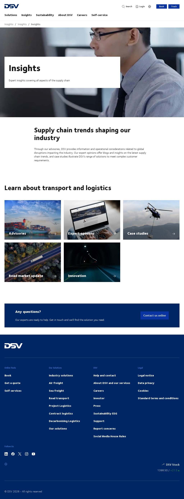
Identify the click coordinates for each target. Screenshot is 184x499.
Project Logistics (60, 406)
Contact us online (154, 315)
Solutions (10, 15)
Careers (82, 15)
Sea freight (56, 390)
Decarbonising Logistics (64, 421)
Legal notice (146, 375)
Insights (26, 15)
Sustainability (45, 15)
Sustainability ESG (105, 413)
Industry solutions (61, 375)
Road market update (26, 275)
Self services (12, 390)
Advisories (17, 233)
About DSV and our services (111, 383)
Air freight (56, 383)
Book (161, 6)
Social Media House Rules (109, 436)
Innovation (77, 275)
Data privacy (146, 383)
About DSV (65, 15)
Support (98, 421)
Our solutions (58, 428)
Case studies (137, 233)
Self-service (99, 15)
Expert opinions (81, 233)
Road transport (59, 398)
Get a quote (12, 383)
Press (96, 406)
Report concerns (104, 428)
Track (174, 6)
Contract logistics (61, 413)
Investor (99, 398)
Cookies (143, 390)
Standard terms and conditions (158, 398)
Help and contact (104, 375)
